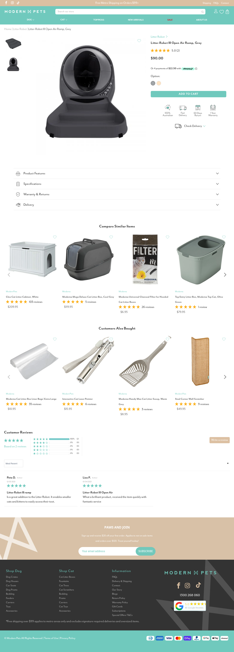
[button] (160, 50)
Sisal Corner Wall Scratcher (189, 399)
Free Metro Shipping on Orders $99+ (117, 3)
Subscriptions (118, 611)
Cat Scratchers (66, 589)
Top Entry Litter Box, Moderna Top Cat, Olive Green (199, 299)
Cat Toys (63, 606)
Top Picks (98, 20)
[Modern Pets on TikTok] (198, 585)
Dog (29, 19)
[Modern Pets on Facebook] (6, 3)
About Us (201, 20)
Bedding (10, 594)
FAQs (216, 3)
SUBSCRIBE (145, 551)
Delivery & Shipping (122, 581)
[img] (41, 485)
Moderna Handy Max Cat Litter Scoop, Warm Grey (143, 402)
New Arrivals (136, 20)
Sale (170, 20)
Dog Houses (12, 581)
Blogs (115, 594)
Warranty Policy (120, 602)
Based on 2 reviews (15, 446)
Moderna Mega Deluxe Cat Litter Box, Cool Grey (88, 297)
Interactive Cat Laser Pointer (77, 399)
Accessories (11, 611)
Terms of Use (51, 638)
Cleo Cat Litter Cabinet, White (22, 297)
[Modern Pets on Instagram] (12, 3)
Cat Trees (64, 585)
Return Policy (118, 598)
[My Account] (216, 12)
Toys (8, 606)
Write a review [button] (219, 440)
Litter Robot (158, 37)
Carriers (10, 602)
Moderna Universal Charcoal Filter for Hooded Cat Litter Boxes (143, 299)
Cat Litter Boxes (67, 577)
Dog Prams (11, 589)
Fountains (64, 581)
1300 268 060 (190, 595)
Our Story (117, 589)
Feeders (10, 598)
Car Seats (11, 585)
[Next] (142, 90)
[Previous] (30, 90)
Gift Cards (117, 606)
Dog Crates (12, 577)
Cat (62, 19)
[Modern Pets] (25, 11)
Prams (62, 598)
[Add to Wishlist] (139, 40)
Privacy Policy (67, 638)
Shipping (207, 3)
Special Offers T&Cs (122, 615)
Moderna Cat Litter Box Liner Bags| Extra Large (31, 399)
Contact (225, 3)
